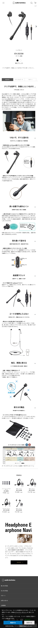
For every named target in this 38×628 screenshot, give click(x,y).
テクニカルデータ (19, 79)
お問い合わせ (4, 600)
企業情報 (3, 605)
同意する (13, 623)
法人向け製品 (4, 590)
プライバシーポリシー (21, 612)
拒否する (29, 623)
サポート (30, 79)
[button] (35, 26)
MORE (19, 562)
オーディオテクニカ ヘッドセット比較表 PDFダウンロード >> (18, 466)
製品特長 (7, 79)
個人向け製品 (4, 586)
